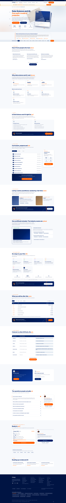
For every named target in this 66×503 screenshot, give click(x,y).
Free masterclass (52, 0)
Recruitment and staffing (33, 479)
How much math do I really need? (27, 396)
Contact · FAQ (48, 485)
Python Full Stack (24, 481)
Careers (48, 479)
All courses (21, 2)
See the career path (43, 59)
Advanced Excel (24, 479)
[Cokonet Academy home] (14, 2)
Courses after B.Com (42, 493)
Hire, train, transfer (33, 480)
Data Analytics (24, 478)
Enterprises (33, 2)
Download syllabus (23, 22)
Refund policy (20, 501)
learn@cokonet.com (19, 0)
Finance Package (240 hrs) (25, 483)
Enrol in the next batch (33, 359)
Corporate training (33, 478)
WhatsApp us (47, 442)
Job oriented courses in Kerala (16, 496)
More (37, 2)
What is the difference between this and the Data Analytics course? (27, 401)
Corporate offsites (33, 482)
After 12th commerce (36, 493)
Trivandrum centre (49, 481)
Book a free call (50, 208)
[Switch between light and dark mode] (53, 501)
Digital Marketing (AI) (24, 480)
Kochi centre (48, 483)
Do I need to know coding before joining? (27, 408)
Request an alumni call (33, 64)
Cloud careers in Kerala (22, 496)
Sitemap (28, 501)
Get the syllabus (43, 442)
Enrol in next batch (16, 22)
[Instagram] (16, 483)
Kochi (18, 452)
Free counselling (51, 2)
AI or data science (28, 496)
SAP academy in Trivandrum (21, 493)
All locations (48, 482)
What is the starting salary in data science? (27, 406)
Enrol (52, 40)
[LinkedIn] (12, 483)
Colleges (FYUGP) (41, 481)
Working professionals (41, 480)
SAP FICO (23, 482)
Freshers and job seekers (41, 478)
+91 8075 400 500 (14, 0)
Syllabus (48, 40)
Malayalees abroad (41, 482)
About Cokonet (48, 478)
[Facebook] (14, 483)
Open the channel (15, 59)
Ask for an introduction (30, 58)
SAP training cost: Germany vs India (28, 493)
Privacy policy (13, 501)
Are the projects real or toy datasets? (27, 410)
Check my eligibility (49, 133)
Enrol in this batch (24, 442)
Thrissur (25, 452)
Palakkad (32, 452)
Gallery (48, 480)
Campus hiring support (33, 481)
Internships (29, 2)
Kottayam (29, 452)
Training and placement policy (25, 501)
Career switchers (41, 479)
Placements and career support (50, 484)
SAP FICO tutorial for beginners (49, 493)
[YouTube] (17, 483)
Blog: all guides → (14, 493)
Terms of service (16, 501)
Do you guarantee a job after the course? (27, 415)
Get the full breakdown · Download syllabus (39, 239)
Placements (25, 2)
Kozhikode (21, 452)
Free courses (45, 2)
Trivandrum (14, 452)
